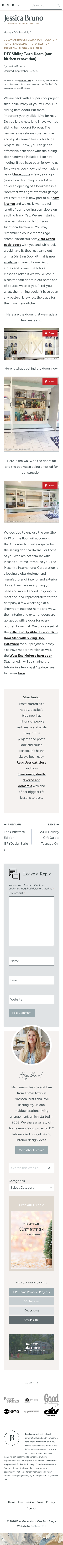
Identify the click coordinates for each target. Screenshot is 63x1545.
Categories (17, 1181)
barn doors (21, 174)
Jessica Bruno (15, 66)
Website (16, 999)
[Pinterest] (13, 5)
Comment (17, 893)
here (21, 673)
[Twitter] (18, 5)
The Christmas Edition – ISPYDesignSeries (16, 837)
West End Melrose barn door (31, 656)
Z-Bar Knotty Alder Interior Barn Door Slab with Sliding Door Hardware (31, 638)
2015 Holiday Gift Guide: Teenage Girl (49, 834)
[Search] (48, 1168)
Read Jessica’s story (31, 762)
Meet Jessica (26, 1502)
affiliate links (25, 80)
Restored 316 (38, 1526)
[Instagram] (8, 5)
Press (40, 1502)
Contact (31, 1508)
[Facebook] (3, 5)
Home (11, 1502)
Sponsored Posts (31, 48)
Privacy (50, 1502)
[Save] (50, 333)
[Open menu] (57, 18)
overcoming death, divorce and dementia (32, 780)
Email (14, 980)
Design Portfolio (39, 39)
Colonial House (15, 39)
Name (14, 961)
